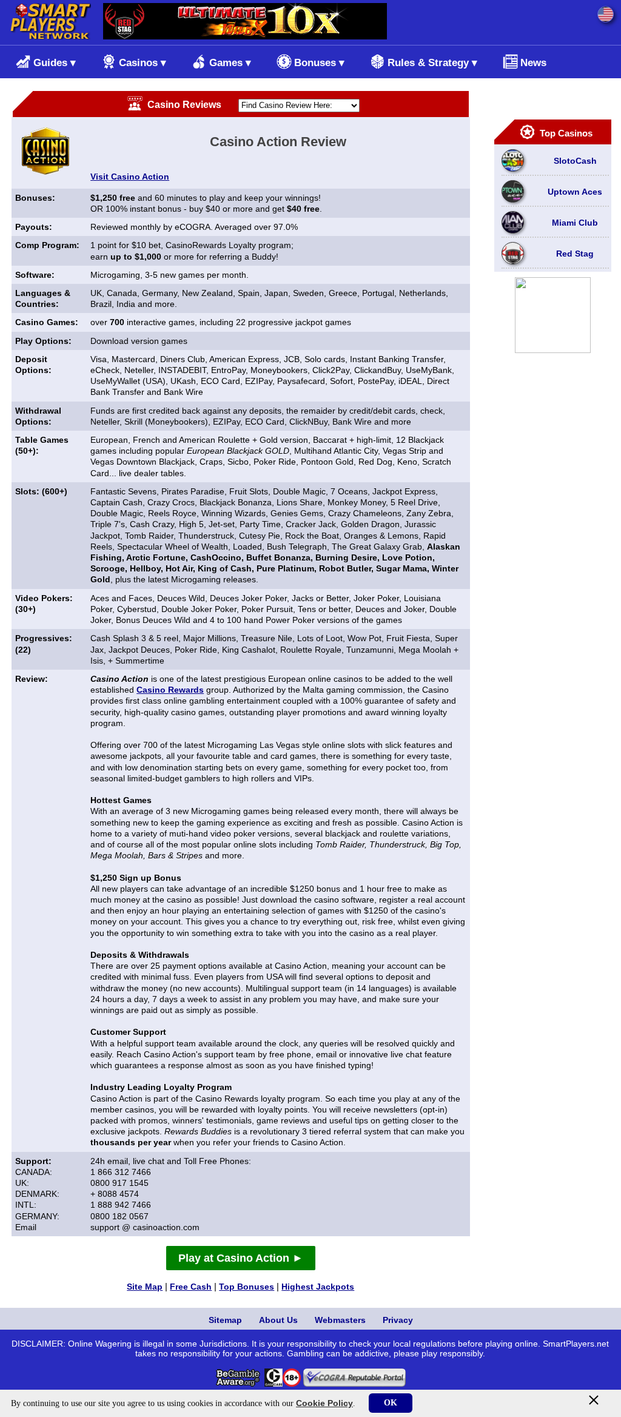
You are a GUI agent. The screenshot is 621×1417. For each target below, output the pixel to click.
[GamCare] (273, 1383)
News (533, 63)
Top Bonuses (246, 1286)
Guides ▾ (54, 63)
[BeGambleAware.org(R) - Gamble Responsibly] (238, 1383)
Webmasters (340, 1320)
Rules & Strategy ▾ (432, 63)
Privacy (398, 1320)
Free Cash (191, 1286)
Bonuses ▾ (319, 63)
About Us (278, 1320)
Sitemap (225, 1320)
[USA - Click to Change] (605, 14)
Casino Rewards (170, 690)
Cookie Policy (324, 1403)
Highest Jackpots (317, 1286)
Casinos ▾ (142, 63)
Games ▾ (230, 63)
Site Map (145, 1286)
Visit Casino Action (129, 176)
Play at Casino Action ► (240, 1258)
